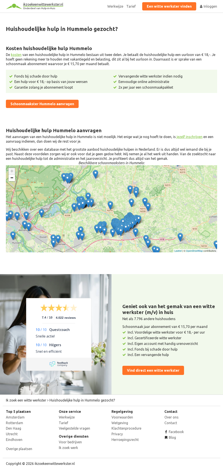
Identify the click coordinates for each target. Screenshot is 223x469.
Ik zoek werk (68, 448)
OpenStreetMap (194, 250)
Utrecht (12, 434)
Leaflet (178, 250)
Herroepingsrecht (125, 440)
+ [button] (11, 171)
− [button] (11, 178)
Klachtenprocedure (126, 428)
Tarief (131, 6)
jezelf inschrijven (190, 137)
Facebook (176, 432)
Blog (172, 437)
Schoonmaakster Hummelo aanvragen (42, 104)
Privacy (117, 434)
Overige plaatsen (19, 449)
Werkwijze (115, 6)
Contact (170, 423)
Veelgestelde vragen (74, 428)
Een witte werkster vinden (169, 6)
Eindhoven (14, 440)
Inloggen (210, 6)
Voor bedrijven (70, 442)
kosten (16, 55)
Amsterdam (15, 417)
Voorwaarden (122, 417)
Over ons (171, 417)
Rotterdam (14, 423)
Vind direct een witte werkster (153, 370)
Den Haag (13, 428)
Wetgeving (120, 423)
